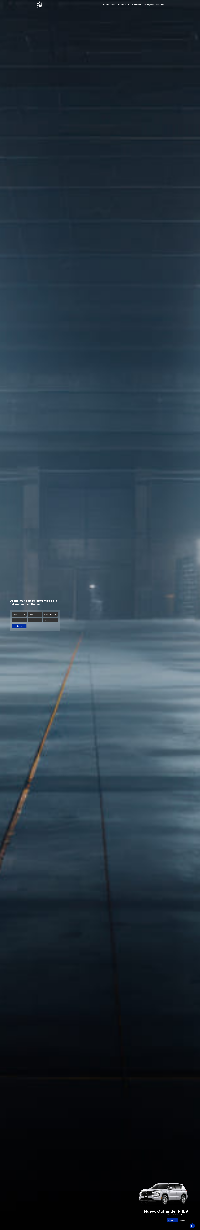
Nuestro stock (123, 5)
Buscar (19, 626)
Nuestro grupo (148, 5)
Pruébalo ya (172, 1220)
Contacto (183, 1220)
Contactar (160, 5)
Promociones (136, 5)
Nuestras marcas (109, 5)
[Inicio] (51, 4)
